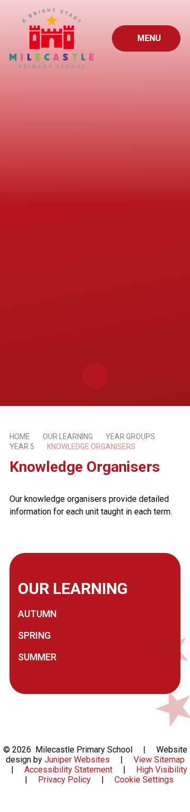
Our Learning (68, 436)
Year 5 (22, 446)
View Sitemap (159, 760)
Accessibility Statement (68, 770)
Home (20, 436)
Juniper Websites (77, 760)
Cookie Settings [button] (144, 780)
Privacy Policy (64, 780)
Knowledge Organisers (91, 446)
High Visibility (161, 770)
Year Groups (130, 436)
